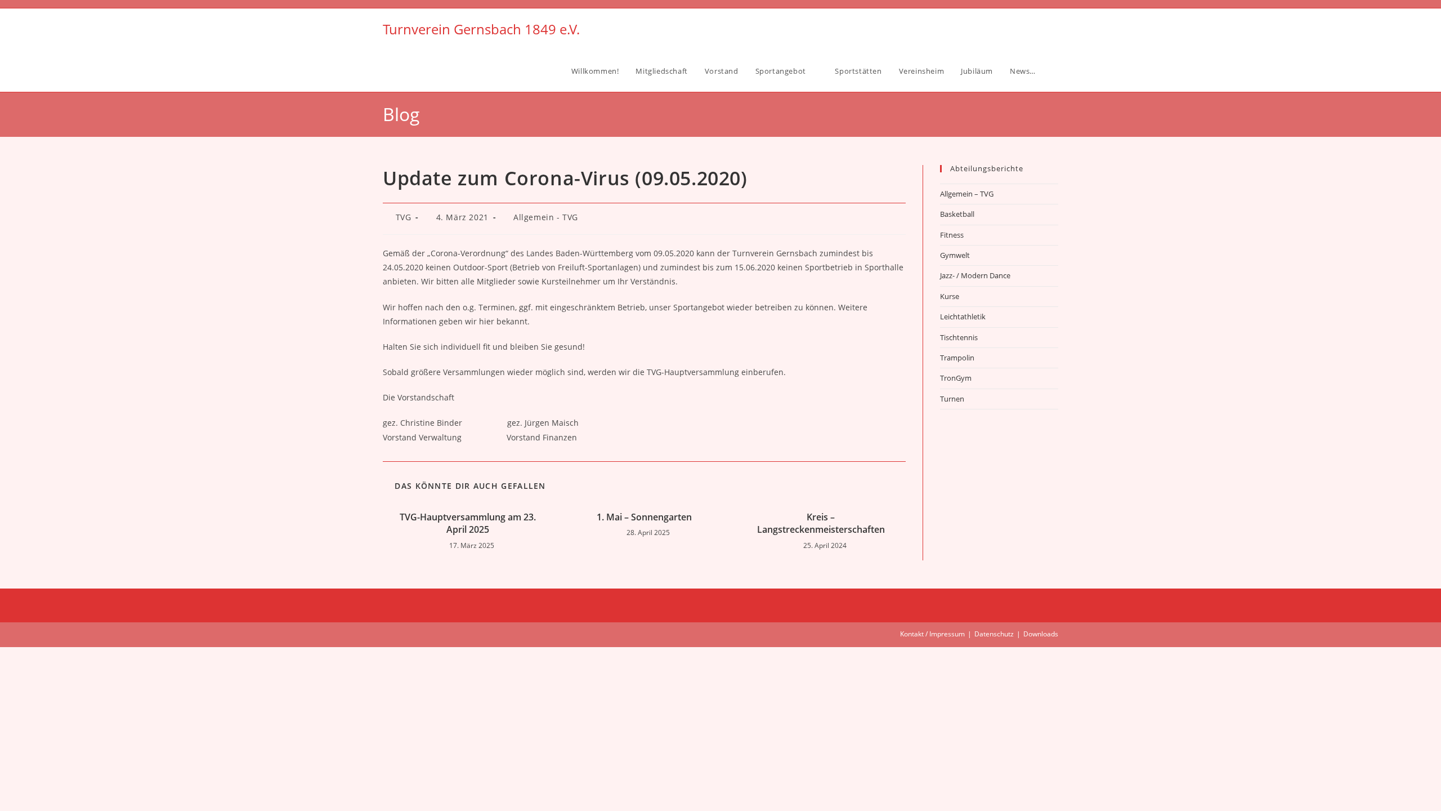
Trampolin (957, 358)
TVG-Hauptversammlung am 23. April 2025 (468, 523)
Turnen (952, 399)
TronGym (956, 378)
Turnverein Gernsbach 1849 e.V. (481, 29)
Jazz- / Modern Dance (975, 275)
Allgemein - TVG (545, 217)
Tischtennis (959, 337)
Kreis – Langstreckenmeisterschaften (821, 523)
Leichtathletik (963, 316)
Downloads (1040, 634)
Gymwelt (955, 255)
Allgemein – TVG (967, 194)
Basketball (957, 214)
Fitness (952, 235)
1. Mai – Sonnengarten (644, 517)
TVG (403, 217)
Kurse (949, 296)
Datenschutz (994, 634)
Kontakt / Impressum (932, 634)
